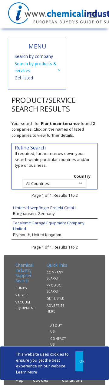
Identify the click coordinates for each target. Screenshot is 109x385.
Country (82, 176)
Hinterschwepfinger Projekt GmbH (44, 207)
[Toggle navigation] (93, 14)
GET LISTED (56, 298)
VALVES (21, 295)
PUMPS (21, 288)
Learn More (26, 372)
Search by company (34, 56)
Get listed (24, 78)
